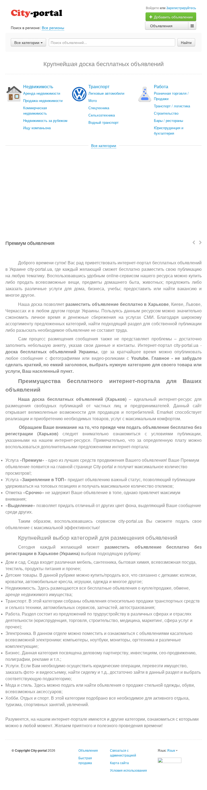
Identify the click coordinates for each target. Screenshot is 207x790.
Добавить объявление (173, 16)
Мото (92, 100)
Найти (186, 42)
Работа (161, 86)
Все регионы (53, 27)
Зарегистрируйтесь (181, 7)
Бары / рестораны (168, 120)
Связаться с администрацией (123, 752)
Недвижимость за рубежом (45, 120)
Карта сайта (119, 762)
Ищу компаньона (37, 127)
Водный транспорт (103, 122)
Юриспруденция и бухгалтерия (168, 130)
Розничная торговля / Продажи (171, 96)
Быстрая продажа (85, 760)
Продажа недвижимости (43, 100)
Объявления (161, 25)
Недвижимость (38, 86)
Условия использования (128, 770)
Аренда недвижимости (41, 93)
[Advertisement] (103, 188)
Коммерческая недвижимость (35, 110)
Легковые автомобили (106, 93)
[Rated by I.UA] (169, 759)
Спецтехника (98, 107)
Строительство (166, 113)
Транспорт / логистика (172, 105)
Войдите (152, 7)
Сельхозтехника (101, 115)
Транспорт (98, 86)
